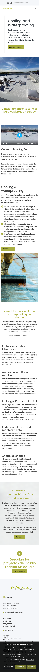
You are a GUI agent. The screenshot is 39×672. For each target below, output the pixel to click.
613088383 (6, 636)
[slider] (11, 143)
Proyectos (7, 624)
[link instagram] (8, 3)
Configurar (8, 666)
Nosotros (7, 619)
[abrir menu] (35, 8)
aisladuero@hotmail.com (12, 638)
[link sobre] (19, 589)
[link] (8, 8)
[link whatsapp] (11, 3)
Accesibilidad (9, 626)
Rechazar (20, 666)
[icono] (19, 553)
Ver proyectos (19, 571)
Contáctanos (8, 249)
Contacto (20, 537)
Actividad (7, 621)
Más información (16, 47)
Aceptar (31, 666)
